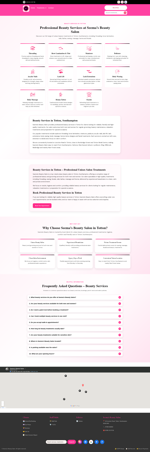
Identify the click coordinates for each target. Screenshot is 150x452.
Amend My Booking (30, 421)
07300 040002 (109, 427)
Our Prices (28, 424)
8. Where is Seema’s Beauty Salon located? (45, 341)
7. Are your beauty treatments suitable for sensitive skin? (50, 335)
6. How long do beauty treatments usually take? (46, 329)
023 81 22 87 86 (30, 2)
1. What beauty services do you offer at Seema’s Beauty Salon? (52, 297)
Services (27, 428)
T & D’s (54, 424)
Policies (80, 421)
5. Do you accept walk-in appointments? (44, 322)
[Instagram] (80, 442)
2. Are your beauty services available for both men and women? (52, 303)
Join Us (27, 431)
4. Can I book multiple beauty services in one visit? (48, 316)
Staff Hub (54, 421)
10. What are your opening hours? (41, 354)
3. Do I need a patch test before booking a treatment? (48, 310)
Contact (51, 8)
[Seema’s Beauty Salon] (26, 8)
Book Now (116, 7)
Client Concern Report (31, 435)
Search (71, 442)
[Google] (118, 2)
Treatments (41, 8)
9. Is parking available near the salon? (43, 347)
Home (33, 8)
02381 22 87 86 (109, 430)
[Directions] (122, 2)
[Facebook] (85, 442)
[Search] (125, 12)
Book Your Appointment (42, 205)
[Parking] (125, 2)
